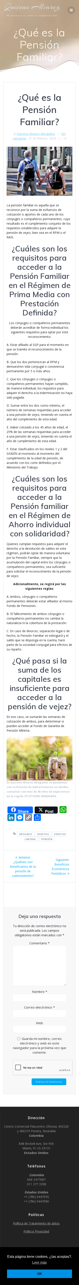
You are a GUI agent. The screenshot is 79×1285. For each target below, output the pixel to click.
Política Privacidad (36, 1231)
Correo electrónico (39, 1007)
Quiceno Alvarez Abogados (36, 134)
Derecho (43, 833)
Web (39, 1023)
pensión (46, 838)
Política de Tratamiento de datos (36, 1223)
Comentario (39, 943)
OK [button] (39, 1273)
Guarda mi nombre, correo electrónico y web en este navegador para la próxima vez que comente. (39, 1045)
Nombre (39, 991)
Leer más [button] (39, 1262)
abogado (25, 833)
